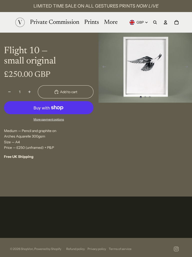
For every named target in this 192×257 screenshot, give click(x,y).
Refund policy (75, 249)
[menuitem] (111, 22)
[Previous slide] (102, 67)
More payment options (49, 119)
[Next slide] (188, 67)
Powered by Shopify (47, 249)
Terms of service (120, 249)
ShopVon (27, 249)
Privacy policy (97, 249)
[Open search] (155, 22)
